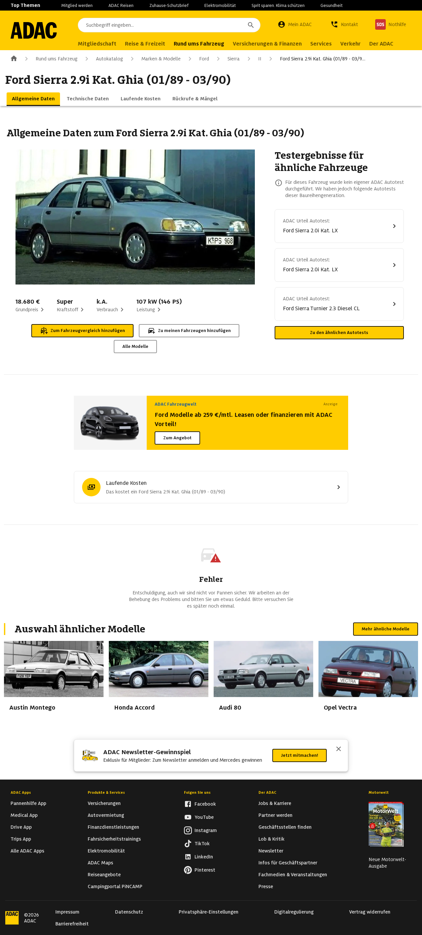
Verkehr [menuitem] (350, 43)
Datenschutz (129, 912)
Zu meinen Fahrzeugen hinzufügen (194, 330)
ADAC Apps (21, 792)
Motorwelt (379, 792)
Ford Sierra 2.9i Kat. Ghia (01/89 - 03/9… (322, 59)
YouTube (204, 817)
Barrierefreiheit (72, 924)
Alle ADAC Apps (27, 851)
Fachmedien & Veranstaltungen (292, 875)
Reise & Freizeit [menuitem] (145, 43)
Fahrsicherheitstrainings (114, 839)
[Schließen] (339, 749)
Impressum (67, 912)
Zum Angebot (177, 438)
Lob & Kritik (271, 839)
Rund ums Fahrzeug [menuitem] (199, 43)
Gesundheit (331, 5)
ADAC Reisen (121, 5)
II (259, 59)
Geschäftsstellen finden (285, 827)
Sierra (233, 59)
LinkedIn (204, 857)
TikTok (202, 844)
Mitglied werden (77, 5)
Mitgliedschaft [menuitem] (97, 43)
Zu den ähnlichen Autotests (339, 332)
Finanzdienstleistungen (113, 827)
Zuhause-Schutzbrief (169, 5)
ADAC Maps (100, 863)
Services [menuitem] (321, 43)
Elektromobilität (220, 5)
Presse (265, 886)
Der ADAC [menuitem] (381, 43)
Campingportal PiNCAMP (115, 886)
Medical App (24, 815)
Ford (204, 59)
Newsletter (270, 851)
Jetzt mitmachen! (299, 755)
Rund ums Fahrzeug (56, 59)
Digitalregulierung (294, 912)
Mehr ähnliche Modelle (385, 629)
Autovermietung (106, 815)
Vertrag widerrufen (369, 912)
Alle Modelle (135, 346)
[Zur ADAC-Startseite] (34, 30)
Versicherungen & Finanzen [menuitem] (267, 43)
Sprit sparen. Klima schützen (278, 5)
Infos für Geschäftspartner (287, 863)
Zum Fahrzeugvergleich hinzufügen (87, 330)
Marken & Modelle (161, 59)
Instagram (206, 830)
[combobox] (169, 25)
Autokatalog (109, 59)
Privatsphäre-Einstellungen (208, 912)
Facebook (205, 804)
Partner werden (275, 815)
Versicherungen (104, 803)
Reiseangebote (104, 875)
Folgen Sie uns (197, 792)
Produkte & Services (106, 792)
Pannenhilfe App (28, 803)
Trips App (21, 839)
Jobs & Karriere (274, 803)
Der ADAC (267, 792)
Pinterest (205, 870)
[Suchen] (251, 25)
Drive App (21, 827)
